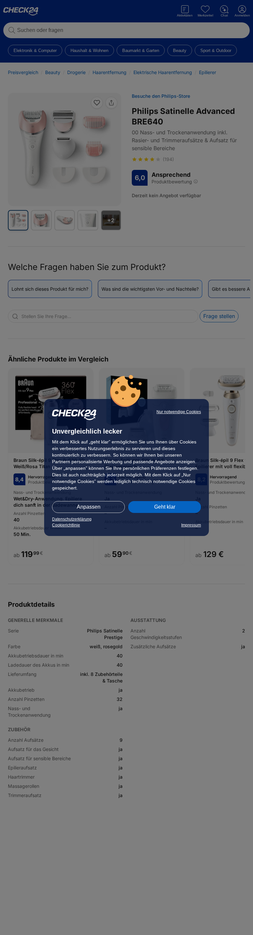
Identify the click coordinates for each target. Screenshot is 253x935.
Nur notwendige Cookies (178, 412)
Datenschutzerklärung (72, 519)
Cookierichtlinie (66, 525)
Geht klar (164, 507)
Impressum (191, 525)
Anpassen (88, 507)
